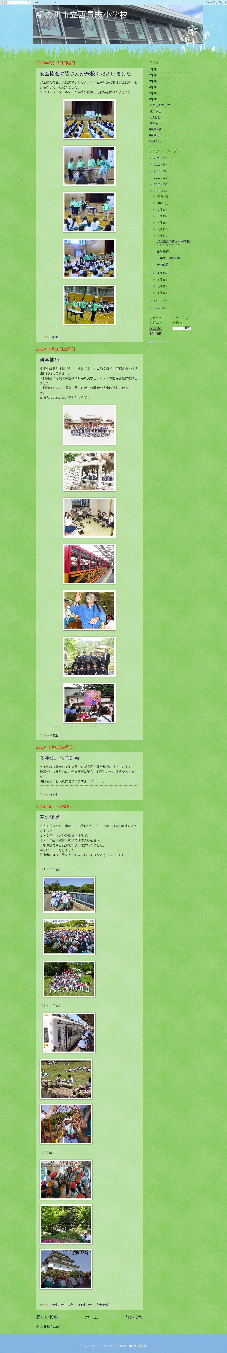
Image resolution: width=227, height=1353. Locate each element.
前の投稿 (134, 1317)
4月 (160, 273)
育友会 (153, 123)
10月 (161, 203)
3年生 (73, 1304)
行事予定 (155, 141)
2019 (157, 164)
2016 (157, 184)
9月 (160, 209)
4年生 (82, 1304)
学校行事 (103, 1304)
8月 (160, 216)
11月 (161, 196)
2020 (157, 158)
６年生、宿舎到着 (60, 758)
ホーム (91, 1317)
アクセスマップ (159, 105)
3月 (160, 279)
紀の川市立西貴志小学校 (82, 14)
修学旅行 (50, 359)
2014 (157, 301)
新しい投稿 (47, 1317)
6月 (160, 229)
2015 (157, 191)
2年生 (63, 1304)
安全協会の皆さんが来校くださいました (85, 73)
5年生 (91, 1304)
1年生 (54, 337)
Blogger (142, 1346)
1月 (160, 292)
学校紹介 (155, 135)
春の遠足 (50, 817)
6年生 (54, 735)
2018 (157, 171)
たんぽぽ (155, 117)
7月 (160, 222)
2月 (160, 286)
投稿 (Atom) (52, 1326)
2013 (157, 307)
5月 (160, 235)
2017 (157, 177)
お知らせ (155, 111)
